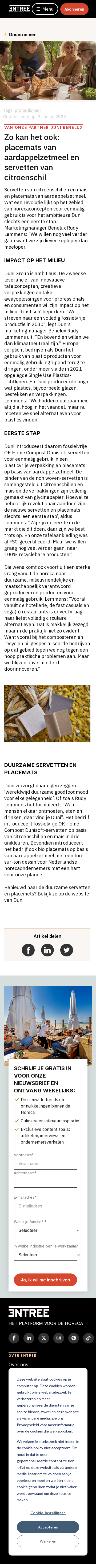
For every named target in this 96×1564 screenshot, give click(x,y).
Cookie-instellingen (48, 1512)
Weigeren (48, 1541)
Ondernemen (23, 34)
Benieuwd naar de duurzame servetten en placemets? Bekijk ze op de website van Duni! (47, 893)
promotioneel (28, 110)
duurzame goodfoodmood (59, 792)
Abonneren (74, 9)
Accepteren (48, 1527)
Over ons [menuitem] (18, 1364)
